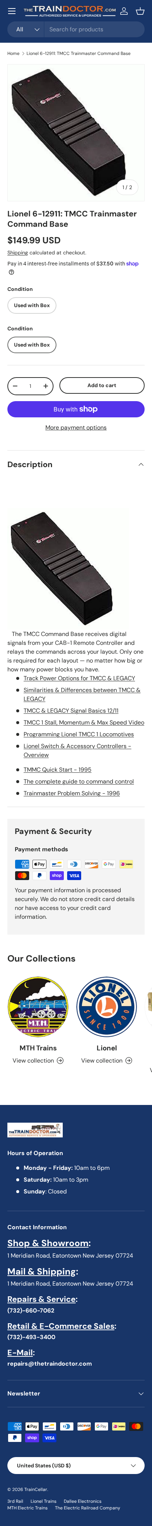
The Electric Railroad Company (87, 1508)
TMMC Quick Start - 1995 (57, 770)
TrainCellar (35, 1489)
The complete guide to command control (79, 781)
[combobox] (76, 29)
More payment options (76, 427)
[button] (140, 11)
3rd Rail (15, 1501)
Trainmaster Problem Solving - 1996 (72, 793)
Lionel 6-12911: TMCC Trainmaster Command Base (79, 53)
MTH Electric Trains (27, 1508)
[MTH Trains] (38, 1007)
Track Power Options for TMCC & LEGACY (79, 678)
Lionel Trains (43, 1501)
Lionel (107, 1048)
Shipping (17, 252)
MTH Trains (38, 1048)
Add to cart (101, 385)
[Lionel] (106, 1007)
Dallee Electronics (82, 1501)
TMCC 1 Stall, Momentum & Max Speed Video (84, 722)
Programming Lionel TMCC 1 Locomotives (79, 734)
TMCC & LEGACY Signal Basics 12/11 (71, 711)
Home (13, 53)
